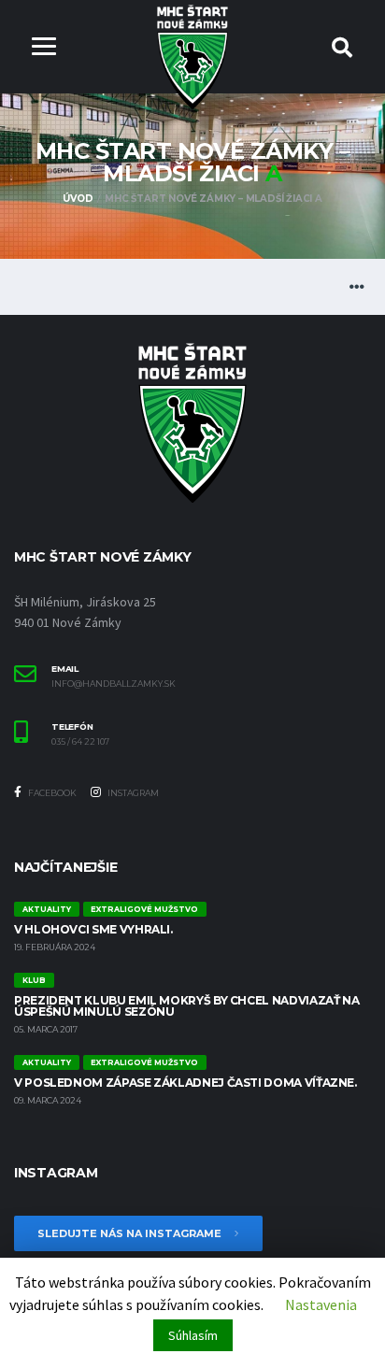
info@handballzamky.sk (113, 684)
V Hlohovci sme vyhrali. (93, 929)
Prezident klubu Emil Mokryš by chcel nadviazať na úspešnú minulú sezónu (186, 1006)
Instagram (132, 793)
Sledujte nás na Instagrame (130, 1233)
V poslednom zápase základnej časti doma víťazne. (185, 1083)
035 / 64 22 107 (80, 742)
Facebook (51, 793)
